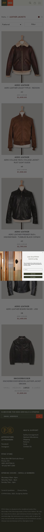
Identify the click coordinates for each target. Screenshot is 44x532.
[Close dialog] (43, 252)
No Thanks (33, 277)
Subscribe (33, 273)
